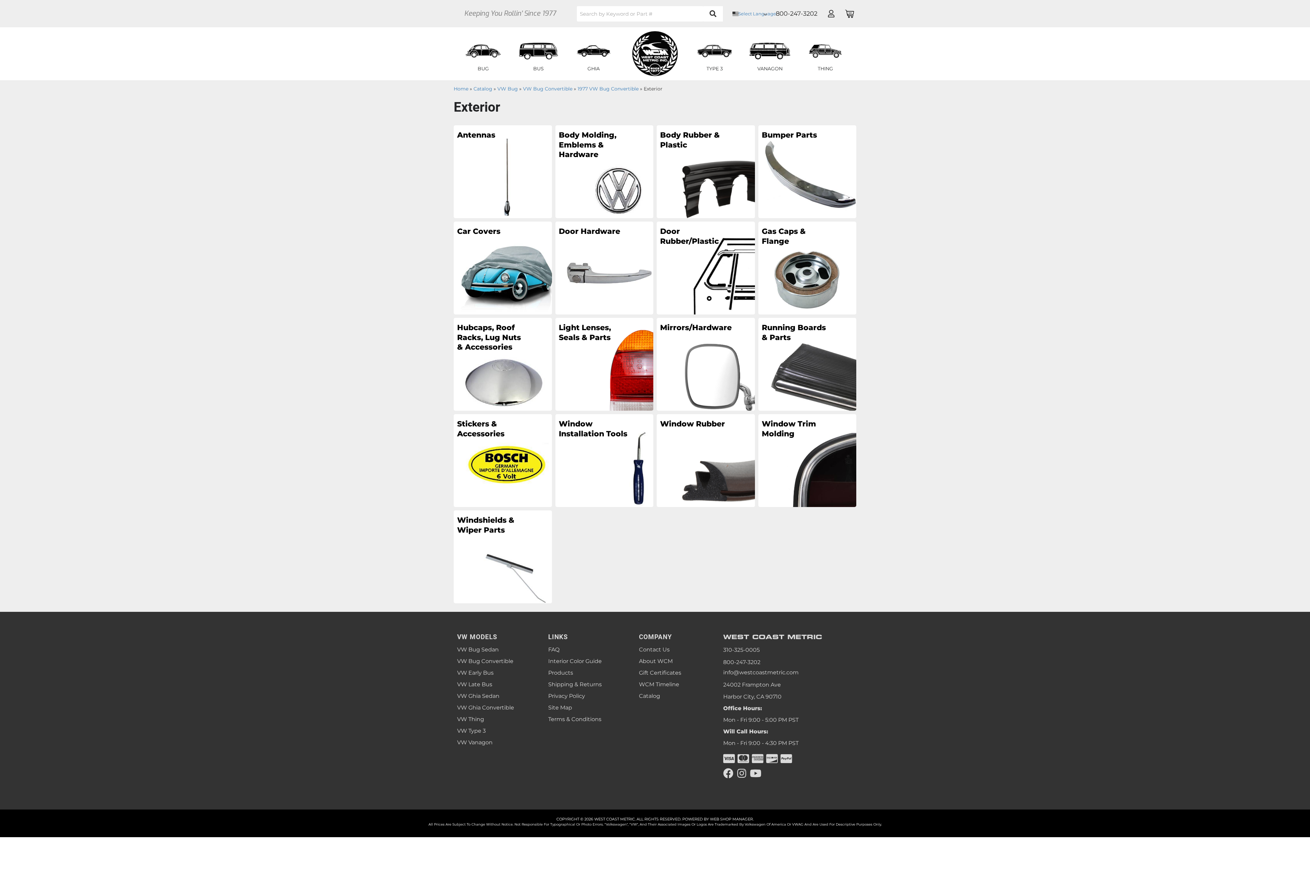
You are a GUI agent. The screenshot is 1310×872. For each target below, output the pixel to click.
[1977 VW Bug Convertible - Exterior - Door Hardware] (604, 268)
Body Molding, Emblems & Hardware (587, 144)
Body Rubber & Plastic (690, 140)
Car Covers (478, 231)
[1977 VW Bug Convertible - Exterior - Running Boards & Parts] (807, 364)
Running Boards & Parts (794, 332)
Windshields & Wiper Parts (485, 525)
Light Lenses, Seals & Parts (585, 332)
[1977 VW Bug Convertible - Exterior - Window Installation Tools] (604, 460)
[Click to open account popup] (831, 13)
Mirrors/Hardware (694, 327)
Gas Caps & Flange (784, 236)
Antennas (476, 135)
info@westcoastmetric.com (761, 672)
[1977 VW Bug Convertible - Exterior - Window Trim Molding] (807, 460)
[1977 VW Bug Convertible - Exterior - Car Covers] (503, 268)
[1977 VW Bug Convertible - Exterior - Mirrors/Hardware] (706, 364)
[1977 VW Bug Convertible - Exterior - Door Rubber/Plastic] (706, 268)
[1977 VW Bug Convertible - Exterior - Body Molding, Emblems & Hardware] (604, 171)
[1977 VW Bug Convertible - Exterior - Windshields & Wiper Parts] (503, 556)
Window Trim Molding (789, 428)
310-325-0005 (741, 650)
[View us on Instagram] (741, 773)
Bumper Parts (789, 135)
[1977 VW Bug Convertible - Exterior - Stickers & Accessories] (503, 460)
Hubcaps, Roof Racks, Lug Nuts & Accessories (489, 337)
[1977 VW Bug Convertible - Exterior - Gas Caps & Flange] (807, 268)
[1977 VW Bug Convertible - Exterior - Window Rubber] (706, 460)
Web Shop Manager (731, 819)
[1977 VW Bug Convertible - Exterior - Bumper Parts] (807, 171)
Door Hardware (589, 231)
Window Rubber (692, 423)
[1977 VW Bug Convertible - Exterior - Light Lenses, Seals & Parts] (604, 364)
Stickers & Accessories (481, 428)
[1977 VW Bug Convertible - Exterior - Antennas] (503, 171)
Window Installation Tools (593, 428)
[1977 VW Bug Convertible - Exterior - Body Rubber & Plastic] (706, 171)
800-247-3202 (741, 662)
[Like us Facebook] (728, 773)
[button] (650, 14)
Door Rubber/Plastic (689, 236)
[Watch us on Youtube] (755, 773)
